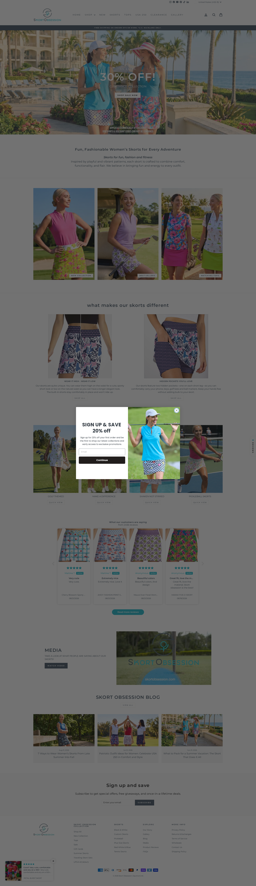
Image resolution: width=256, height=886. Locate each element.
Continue (102, 460)
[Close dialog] (176, 410)
